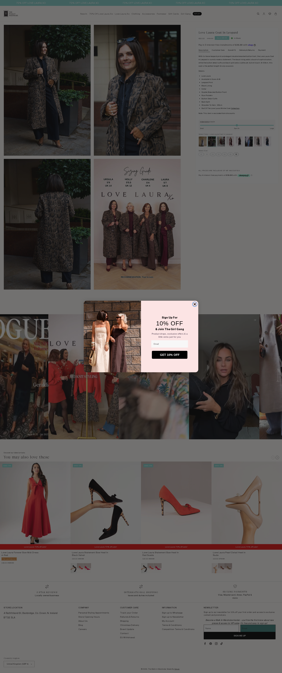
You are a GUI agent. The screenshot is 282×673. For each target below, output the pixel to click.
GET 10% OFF (169, 354)
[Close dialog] (194, 304)
